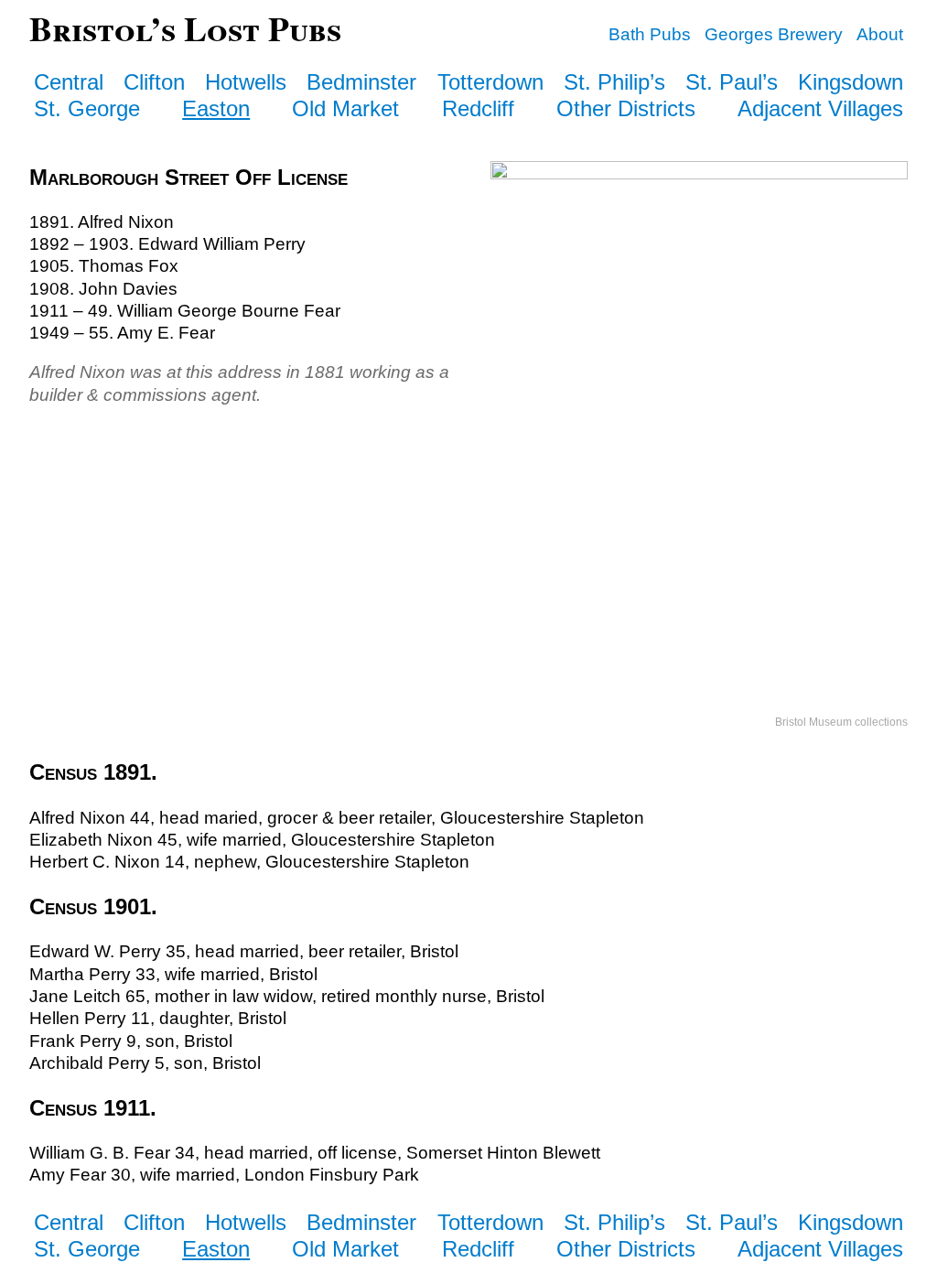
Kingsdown (850, 82)
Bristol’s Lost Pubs (185, 28)
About (879, 34)
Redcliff (478, 108)
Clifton (154, 82)
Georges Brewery (774, 34)
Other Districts (625, 108)
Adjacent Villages (820, 108)
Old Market (345, 108)
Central (68, 82)
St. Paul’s (731, 82)
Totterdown (490, 82)
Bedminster (361, 82)
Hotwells (245, 82)
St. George (87, 108)
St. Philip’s (614, 82)
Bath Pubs (650, 34)
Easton (216, 108)
